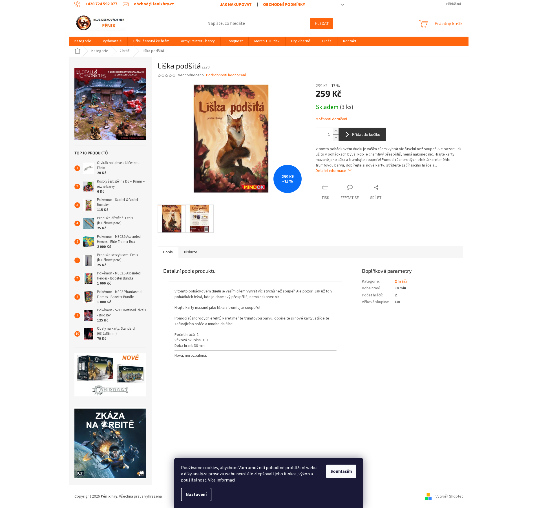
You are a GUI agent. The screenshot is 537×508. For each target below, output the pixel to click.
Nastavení (196, 494)
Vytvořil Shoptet (449, 496)
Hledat (322, 23)
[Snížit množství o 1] (336, 137)
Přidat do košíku (366, 134)
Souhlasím (341, 471)
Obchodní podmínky (284, 5)
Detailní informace (331, 171)
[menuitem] (83, 41)
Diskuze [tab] (190, 252)
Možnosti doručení (331, 119)
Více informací (221, 480)
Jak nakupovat (236, 5)
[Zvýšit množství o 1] (336, 131)
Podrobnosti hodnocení (226, 75)
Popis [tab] (168, 252)
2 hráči (401, 281)
